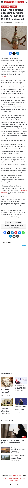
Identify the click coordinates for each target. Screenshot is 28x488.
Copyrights (22, 478)
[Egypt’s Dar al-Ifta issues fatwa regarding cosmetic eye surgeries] (7, 402)
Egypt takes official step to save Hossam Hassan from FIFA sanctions (21, 409)
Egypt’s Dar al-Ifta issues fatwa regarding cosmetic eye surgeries (7, 409)
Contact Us (15, 478)
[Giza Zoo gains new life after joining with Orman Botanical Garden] (5, 457)
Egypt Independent (7, 22)
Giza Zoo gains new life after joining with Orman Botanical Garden (18, 457)
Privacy (12, 480)
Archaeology (5, 6)
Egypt (10, 222)
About (4, 478)
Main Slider (13, 6)
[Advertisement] (14, 309)
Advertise (9, 478)
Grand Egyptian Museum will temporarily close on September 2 (18, 449)
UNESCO (3, 76)
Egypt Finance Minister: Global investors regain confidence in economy (5, 391)
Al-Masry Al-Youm (18, 475)
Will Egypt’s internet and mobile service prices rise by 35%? (12, 441)
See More (14, 464)
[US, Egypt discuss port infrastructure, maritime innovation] (21, 380)
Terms (16, 480)
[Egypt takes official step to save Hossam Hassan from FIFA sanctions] (21, 401)
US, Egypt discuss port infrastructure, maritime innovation (20, 387)
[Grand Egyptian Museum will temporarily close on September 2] (5, 450)
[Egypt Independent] (14, 2)
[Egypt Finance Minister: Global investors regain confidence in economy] (7, 382)
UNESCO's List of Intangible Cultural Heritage (14, 226)
